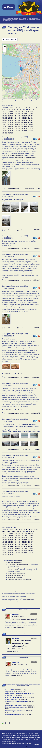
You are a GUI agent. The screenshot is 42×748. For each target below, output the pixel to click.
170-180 (4, 114)
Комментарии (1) (14, 485)
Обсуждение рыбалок (15, 562)
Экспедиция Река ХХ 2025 (13, 705)
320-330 (4, 120)
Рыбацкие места (13, 570)
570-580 (4, 131)
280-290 (10, 118)
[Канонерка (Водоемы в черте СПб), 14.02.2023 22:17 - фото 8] (33, 444)
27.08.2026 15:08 (17, 695)
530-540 (10, 129)
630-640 (10, 133)
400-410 (24, 122)
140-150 (17, 112)
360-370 (30, 120)
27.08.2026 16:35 (19, 690)
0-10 (11, 107)
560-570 (30, 129)
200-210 (24, 114)
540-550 (17, 129)
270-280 (4, 118)
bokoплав (15, 638)
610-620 (30, 131)
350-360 (24, 120)
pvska (38, 449)
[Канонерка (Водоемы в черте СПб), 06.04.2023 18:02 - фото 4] (33, 208)
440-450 (17, 124)
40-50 (31, 107)
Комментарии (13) (14, 449)
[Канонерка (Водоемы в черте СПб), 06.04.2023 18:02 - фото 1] (6, 208)
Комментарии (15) (14, 377)
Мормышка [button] (7, 373)
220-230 (4, 116)
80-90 (13, 109)
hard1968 (37, 230)
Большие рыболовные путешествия (19, 579)
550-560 (24, 129)
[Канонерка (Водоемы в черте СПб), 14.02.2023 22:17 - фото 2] (15, 436)
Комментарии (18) (14, 413)
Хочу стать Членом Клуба (13, 697)
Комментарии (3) (14, 188)
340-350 (17, 120)
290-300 (17, 118)
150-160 (24, 112)
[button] (21, 69)
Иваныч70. (36, 413)
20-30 (21, 107)
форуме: (19, 560)
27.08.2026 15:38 (19, 692)
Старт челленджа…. (20, 664)
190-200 (17, 114)
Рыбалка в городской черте (16, 575)
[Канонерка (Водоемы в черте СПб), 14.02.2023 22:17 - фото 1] (6, 436)
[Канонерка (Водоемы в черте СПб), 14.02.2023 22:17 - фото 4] (33, 436)
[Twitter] (36, 138)
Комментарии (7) (14, 519)
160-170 (30, 112)
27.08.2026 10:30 (22, 699)
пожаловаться (30, 188)
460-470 (30, 124)
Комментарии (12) (14, 280)
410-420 (30, 122)
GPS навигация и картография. (15, 711)
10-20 (16, 107)
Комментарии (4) (14, 230)
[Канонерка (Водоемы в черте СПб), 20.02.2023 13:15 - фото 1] (6, 367)
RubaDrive (15, 614)
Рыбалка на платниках (15, 577)
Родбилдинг (9, 692)
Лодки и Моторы (10, 699)
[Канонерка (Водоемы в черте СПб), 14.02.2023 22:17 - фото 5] (6, 444)
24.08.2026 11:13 (28, 714)
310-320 (30, 118)
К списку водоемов (10, 39)
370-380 (4, 122)
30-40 (26, 107)
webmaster (28, 747)
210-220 (30, 114)
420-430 (4, 124)
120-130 (4, 112)
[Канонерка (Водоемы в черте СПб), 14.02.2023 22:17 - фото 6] (15, 444)
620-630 (4, 133)
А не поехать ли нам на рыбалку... (18, 564)
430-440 (10, 124)
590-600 (17, 131)
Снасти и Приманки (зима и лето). (16, 707)
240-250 (17, 116)
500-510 (24, 126)
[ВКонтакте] (34, 138)
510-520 (30, 126)
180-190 (10, 114)
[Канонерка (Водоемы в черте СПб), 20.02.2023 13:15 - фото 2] (15, 367)
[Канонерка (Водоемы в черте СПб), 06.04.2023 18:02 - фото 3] (24, 208)
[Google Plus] (39, 138)
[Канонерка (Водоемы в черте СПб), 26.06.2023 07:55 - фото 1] (6, 179)
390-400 (17, 122)
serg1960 (37, 377)
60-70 (3, 109)
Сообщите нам (6, 101)
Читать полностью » (19, 628)
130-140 (10, 112)
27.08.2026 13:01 (28, 697)
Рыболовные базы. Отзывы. (17, 573)
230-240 (10, 116)
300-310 (24, 118)
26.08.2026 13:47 (28, 705)
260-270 (30, 116)
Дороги (10, 568)
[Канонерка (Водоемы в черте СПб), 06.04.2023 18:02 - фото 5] (6, 222)
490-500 (17, 126)
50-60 (36, 107)
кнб (39, 188)
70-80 (8, 109)
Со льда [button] (19, 373)
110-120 (31, 109)
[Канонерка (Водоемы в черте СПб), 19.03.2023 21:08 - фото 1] (6, 320)
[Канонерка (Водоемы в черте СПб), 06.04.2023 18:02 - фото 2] (15, 208)
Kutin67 (37, 248)
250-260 (24, 116)
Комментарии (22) (14, 248)
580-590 (10, 131)
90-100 (19, 109)
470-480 (4, 126)
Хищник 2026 (9, 690)
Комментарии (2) (14, 327)
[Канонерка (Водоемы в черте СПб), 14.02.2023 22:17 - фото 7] (24, 444)
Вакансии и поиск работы (13, 714)
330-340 (10, 120)
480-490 (10, 126)
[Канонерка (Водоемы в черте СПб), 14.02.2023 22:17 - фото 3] (24, 436)
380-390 (10, 122)
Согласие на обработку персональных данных (16, 743)
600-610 (24, 131)
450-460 (24, 124)
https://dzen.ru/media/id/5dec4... (13, 155)
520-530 (4, 129)
